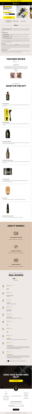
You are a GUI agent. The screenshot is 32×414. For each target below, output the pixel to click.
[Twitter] (14, 396)
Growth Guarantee (6, 396)
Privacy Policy (26, 398)
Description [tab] (9, 21)
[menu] (3, 3)
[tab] (8, 21)
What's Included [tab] (15, 21)
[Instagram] (16, 396)
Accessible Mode (16, 409)
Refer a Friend (26, 395)
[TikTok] (20, 396)
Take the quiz (16, 380)
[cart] (28, 3)
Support (6, 393)
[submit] (22, 405)
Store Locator (6, 398)
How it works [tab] (23, 21)
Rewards (26, 394)
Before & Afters (6, 399)
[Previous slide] (29, 11)
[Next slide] (29, 13)
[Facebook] (12, 396)
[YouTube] (18, 396)
